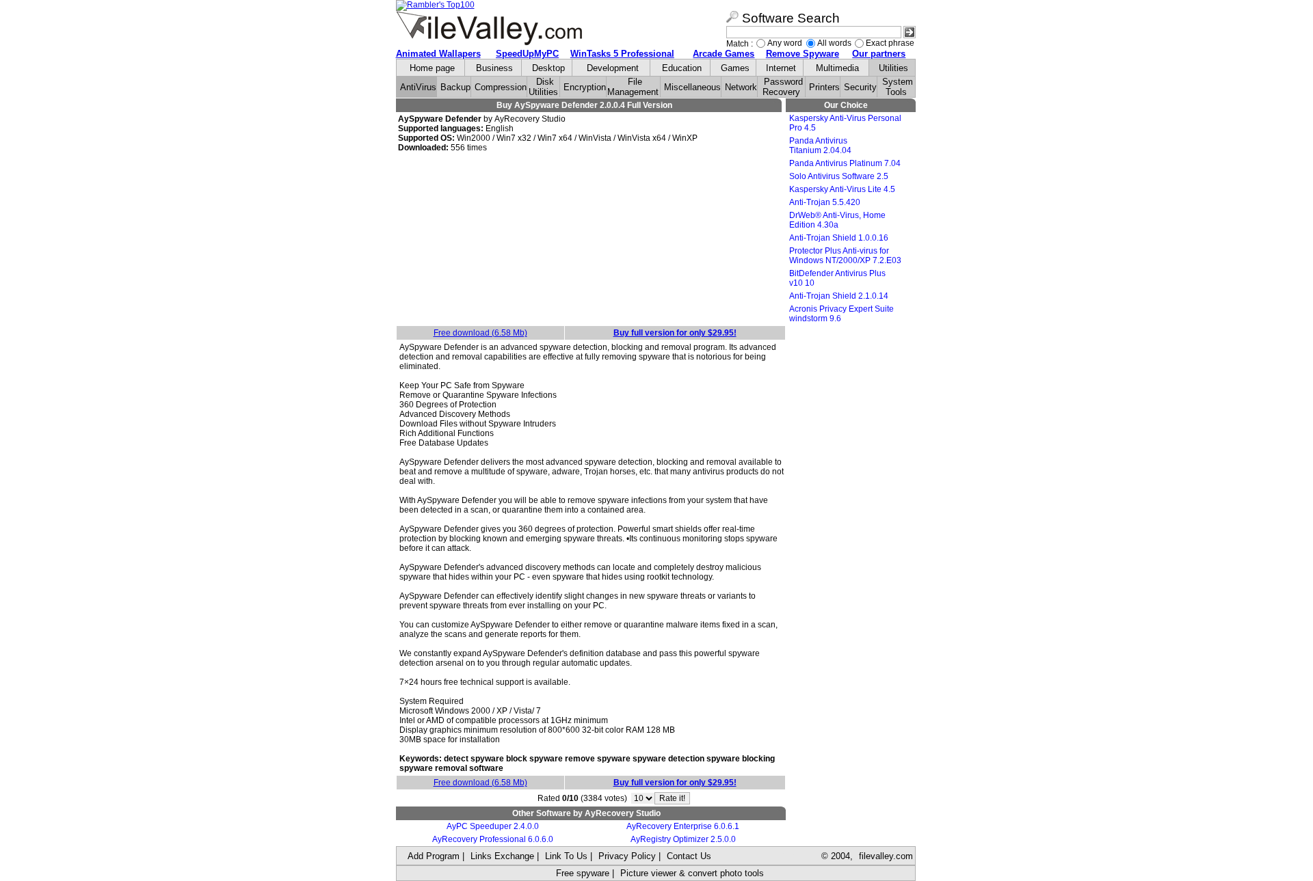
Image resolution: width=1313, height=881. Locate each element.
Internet (781, 68)
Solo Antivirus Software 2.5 (838, 176)
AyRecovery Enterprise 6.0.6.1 (682, 826)
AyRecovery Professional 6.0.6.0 (492, 839)
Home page (432, 68)
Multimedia (837, 68)
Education (682, 68)
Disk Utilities (543, 87)
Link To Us (566, 856)
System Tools (897, 87)
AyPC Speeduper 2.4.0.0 (493, 826)
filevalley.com (886, 856)
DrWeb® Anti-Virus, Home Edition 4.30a (837, 220)
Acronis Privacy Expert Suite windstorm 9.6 (841, 313)
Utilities (893, 68)
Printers (824, 87)
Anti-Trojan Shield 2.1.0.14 (838, 296)
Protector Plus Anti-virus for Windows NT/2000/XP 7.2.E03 (845, 255)
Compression (501, 87)
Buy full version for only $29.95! (675, 333)
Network (741, 87)
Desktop (548, 68)
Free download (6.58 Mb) (480, 333)
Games (735, 68)
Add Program (434, 856)
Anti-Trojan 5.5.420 (824, 202)
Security (860, 87)
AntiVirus (418, 87)
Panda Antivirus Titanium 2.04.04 (820, 145)
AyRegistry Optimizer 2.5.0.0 (683, 839)
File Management (633, 87)
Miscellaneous (692, 87)
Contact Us (689, 856)
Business (494, 68)
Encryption (584, 87)
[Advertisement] (590, 239)
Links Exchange (502, 856)
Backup (455, 87)
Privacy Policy (627, 856)
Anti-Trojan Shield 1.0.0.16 (838, 238)
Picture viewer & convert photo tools (692, 873)
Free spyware (582, 873)
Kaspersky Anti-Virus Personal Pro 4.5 (845, 123)
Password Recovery (782, 87)
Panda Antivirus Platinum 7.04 (845, 163)
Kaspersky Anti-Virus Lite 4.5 (842, 189)
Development (613, 68)
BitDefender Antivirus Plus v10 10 (837, 278)
